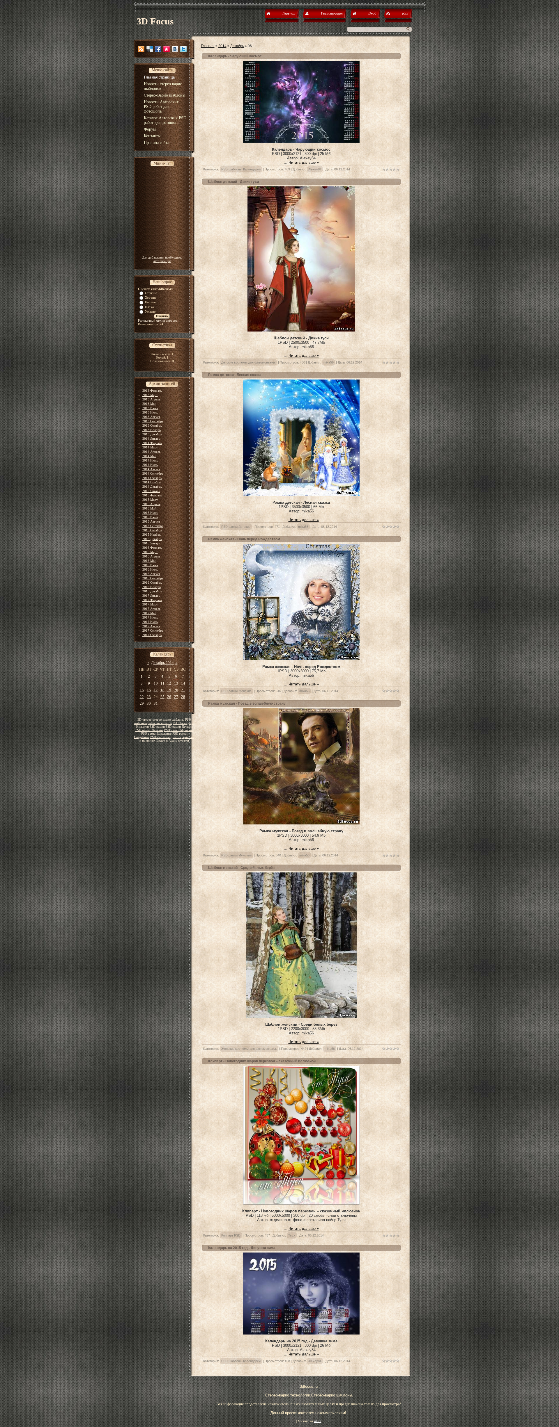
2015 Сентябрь (152, 526)
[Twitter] (183, 49)
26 (169, 696)
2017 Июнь (150, 617)
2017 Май (149, 613)
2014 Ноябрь (151, 482)
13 (176, 683)
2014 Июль (150, 464)
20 (176, 690)
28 (183, 696)
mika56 (328, 362)
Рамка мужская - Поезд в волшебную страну (247, 703)
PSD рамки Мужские (178, 730)
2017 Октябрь (152, 635)
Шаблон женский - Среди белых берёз (241, 868)
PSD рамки (157, 726)
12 (169, 683)
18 (162, 690)
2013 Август (151, 416)
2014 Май (149, 456)
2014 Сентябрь (152, 473)
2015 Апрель (151, 504)
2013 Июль (150, 412)
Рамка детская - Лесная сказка (234, 375)
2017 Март (150, 604)
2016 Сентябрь (152, 578)
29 (142, 703)
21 (183, 690)
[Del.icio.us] (149, 49)
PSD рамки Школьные (156, 733)
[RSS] (141, 49)
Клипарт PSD (230, 1235)
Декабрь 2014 (162, 662)
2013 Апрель (151, 399)
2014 (222, 46)
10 (156, 683)
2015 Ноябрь (151, 534)
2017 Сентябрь (152, 630)
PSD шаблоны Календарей (241, 169)
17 (156, 690)
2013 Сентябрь (152, 421)
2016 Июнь (150, 565)
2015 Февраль (152, 495)
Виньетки (142, 726)
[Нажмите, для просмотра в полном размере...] (301, 141)
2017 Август (151, 626)
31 (156, 703)
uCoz (317, 1421)
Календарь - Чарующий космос (235, 56)
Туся (291, 1235)
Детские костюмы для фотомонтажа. (248, 362)
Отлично (151, 293)
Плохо (149, 307)
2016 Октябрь (152, 582)
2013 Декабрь (152, 434)
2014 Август (151, 469)
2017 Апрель (151, 608)
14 (183, 683)
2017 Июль (150, 621)
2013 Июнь (150, 408)
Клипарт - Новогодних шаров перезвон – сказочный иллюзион (262, 1061)
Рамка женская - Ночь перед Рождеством (244, 539)
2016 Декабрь (152, 591)
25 (162, 696)
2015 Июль (150, 517)
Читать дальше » (304, 162)
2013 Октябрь (152, 425)
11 (162, 683)
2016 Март (150, 552)
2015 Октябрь (152, 530)
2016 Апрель (151, 556)
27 (176, 696)
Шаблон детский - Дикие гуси (233, 182)
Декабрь (237, 46)
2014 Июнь (150, 460)
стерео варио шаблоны (168, 719)
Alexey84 (314, 169)
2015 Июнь (150, 512)
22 (142, 696)
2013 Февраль (152, 390)
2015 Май (149, 508)
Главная (208, 46)
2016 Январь (151, 543)
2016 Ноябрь (151, 587)
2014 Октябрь (152, 478)
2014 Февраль (152, 443)
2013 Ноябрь (151, 430)
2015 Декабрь (152, 539)
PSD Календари (183, 723)
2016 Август (151, 574)
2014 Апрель (151, 451)
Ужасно (150, 311)
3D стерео (144, 719)
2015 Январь (151, 491)
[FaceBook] (158, 49)
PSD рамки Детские (179, 726)
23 (149, 696)
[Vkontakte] (175, 49)
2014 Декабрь (152, 486)
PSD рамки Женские (149, 730)
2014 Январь (151, 438)
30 (149, 703)
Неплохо (151, 302)
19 (169, 690)
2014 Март (150, 447)
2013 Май (149, 403)
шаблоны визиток (160, 723)
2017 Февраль (152, 600)
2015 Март (150, 499)
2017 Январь (151, 595)
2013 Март (150, 395)
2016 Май (149, 560)
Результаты (145, 320)
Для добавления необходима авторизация (162, 259)
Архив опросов (166, 320)
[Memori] (166, 49)
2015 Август (151, 521)
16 (149, 690)
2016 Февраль (152, 547)
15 (142, 690)
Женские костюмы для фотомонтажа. (249, 1048)
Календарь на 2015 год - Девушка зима (241, 1248)
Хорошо (150, 297)
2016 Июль (150, 569)
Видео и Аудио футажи (172, 740)
